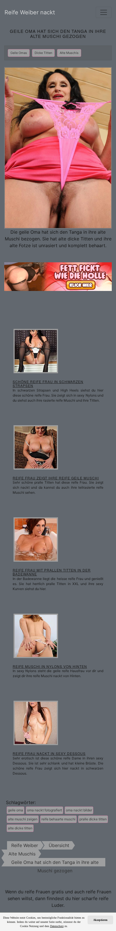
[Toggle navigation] (103, 12)
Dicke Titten (43, 53)
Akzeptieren (100, 919)
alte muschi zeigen (22, 819)
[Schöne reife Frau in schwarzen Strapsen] (36, 350)
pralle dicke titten (93, 819)
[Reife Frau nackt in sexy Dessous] (36, 722)
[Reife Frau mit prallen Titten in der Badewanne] (36, 539)
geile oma (15, 810)
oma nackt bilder (79, 810)
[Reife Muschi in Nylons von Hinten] (36, 635)
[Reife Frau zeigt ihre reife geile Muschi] (36, 447)
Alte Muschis (69, 53)
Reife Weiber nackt (30, 12)
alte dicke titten (20, 828)
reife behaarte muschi (58, 819)
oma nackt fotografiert (44, 810)
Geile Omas (18, 53)
